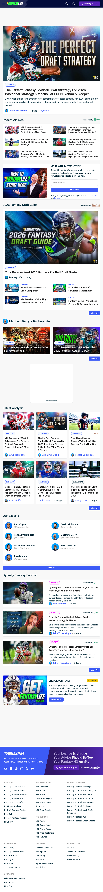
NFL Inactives (42, 787)
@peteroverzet (67, 548)
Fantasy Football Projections (80, 798)
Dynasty (54, 583)
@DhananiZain (20, 559)
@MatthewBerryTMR (69, 537)
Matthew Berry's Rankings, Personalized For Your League (34, 302)
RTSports (40, 859)
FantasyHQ (9, 848)
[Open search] (66, 4)
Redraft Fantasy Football (15, 810)
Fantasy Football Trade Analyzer (81, 790)
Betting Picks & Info (13, 802)
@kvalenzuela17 (21, 537)
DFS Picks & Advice (12, 806)
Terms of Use (91, 196)
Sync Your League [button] (68, 767)
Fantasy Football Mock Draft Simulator (80, 811)
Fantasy (10, 85)
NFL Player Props (43, 829)
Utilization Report (44, 798)
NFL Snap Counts (43, 810)
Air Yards (40, 806)
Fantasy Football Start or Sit (80, 794)
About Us (71, 848)
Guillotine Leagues (44, 848)
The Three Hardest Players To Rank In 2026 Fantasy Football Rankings (84, 441)
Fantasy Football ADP (76, 817)
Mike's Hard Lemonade (14, 878)
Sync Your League (12, 867)
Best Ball (8, 814)
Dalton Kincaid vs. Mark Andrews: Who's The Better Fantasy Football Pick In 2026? (35, 154)
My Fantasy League (44, 863)
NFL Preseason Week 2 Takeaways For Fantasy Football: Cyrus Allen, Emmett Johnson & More (34, 131)
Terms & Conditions (76, 852)
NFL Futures (41, 837)
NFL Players (41, 794)
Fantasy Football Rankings (79, 787)
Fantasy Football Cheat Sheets (81, 821)
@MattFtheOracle (21, 548)
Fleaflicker (40, 867)
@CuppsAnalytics (21, 527)
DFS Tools (8, 863)
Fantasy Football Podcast (15, 794)
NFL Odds (40, 821)
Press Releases (74, 859)
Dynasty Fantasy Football (15, 818)
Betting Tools (10, 859)
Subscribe (74, 189)
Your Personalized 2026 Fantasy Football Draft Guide (41, 272)
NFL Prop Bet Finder (45, 833)
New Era (8, 886)
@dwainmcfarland (68, 527)
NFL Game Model (43, 825)
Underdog (40, 856)
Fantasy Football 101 (13, 798)
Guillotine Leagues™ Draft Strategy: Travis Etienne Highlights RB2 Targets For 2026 (83, 154)
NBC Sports (41, 852)
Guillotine (78, 482)
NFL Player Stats (43, 802)
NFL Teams (41, 790)
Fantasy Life (14, 3)
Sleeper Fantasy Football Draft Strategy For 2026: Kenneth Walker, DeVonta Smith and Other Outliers (82, 143)
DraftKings (9, 882)
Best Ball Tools (11, 856)
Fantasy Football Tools (14, 852)
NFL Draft (8, 822)
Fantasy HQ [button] (89, 4)
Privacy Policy (59, 198)
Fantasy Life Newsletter (15, 787)
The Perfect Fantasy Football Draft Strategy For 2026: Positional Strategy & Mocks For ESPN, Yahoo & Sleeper (47, 92)
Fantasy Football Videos (15, 790)
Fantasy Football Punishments (80, 806)
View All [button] (94, 313)
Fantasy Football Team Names (80, 802)
